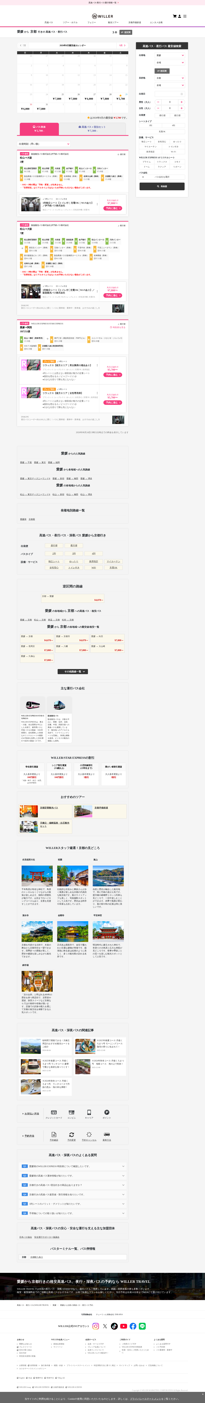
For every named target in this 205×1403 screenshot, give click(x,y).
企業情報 (22, 1365)
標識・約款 (58, 1365)
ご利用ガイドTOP (129, 1344)
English (22, 1378)
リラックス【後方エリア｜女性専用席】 (63, 393)
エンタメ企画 (156, 22)
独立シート (54, 561)
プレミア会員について (97, 1347)
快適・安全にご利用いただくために (135, 1351)
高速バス (49, 22)
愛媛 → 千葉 (26, 462)
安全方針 (22, 1353)
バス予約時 (160, 1347)
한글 (30, 1378)
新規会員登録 (58, 1344)
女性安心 (54, 567)
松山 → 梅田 (72, 494)
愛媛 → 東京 (40, 462)
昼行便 (54, 545)
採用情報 (33, 1365)
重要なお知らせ (25, 1344)
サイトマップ (124, 1365)
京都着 (32, 519)
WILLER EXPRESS (42, 1387)
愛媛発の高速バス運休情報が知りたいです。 (51, 1176)
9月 (121, 45)
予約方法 (29, 1136)
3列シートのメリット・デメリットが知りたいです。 (55, 1204)
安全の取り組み (25, 1350)
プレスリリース (25, 1347)
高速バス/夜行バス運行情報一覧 (102, 3)
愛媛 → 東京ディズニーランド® (35, 478)
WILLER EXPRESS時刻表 (132, 1347)
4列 (93, 553)
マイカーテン (113, 561)
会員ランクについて (96, 1350)
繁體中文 (39, 1378)
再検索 (164, 186)
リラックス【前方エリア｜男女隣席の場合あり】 (67, 365)
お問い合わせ (139, 1365)
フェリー (91, 22)
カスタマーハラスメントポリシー (32, 1369)
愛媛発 (23, 519)
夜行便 (74, 545)
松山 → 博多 (86, 494)
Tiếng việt (61, 1378)
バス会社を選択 (162, 177)
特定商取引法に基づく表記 (104, 1365)
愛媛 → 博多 (86, 478)
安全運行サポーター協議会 (46, 1237)
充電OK (113, 567)
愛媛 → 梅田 (72, 478)
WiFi (94, 567)
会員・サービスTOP (96, 1344)
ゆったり (73, 561)
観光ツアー (113, 22)
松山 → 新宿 (58, 494)
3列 (74, 553)
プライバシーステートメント (78, 1365)
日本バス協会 (25, 1237)
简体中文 (50, 1378)
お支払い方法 (32, 1113)
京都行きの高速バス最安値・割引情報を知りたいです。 (57, 1194)
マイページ (57, 1347)
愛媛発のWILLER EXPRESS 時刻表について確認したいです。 (60, 1166)
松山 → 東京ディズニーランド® (35, 494)
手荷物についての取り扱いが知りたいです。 (51, 1213)
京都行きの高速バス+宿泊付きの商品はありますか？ (55, 1185)
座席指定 (93, 561)
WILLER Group (25, 1387)
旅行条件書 (45, 1365)
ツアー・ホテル (70, 22)
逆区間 (127, 32)
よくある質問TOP (163, 1344)
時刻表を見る (119, 327)
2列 (54, 553)
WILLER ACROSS (75, 1387)
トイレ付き (74, 567)
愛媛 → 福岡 (54, 462)
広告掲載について (155, 1365)
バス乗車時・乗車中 (164, 1350)
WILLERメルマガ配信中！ (98, 1353)
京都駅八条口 (36, 1257)
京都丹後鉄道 (134, 22)
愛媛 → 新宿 (58, 478)
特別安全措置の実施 (27, 1356)
